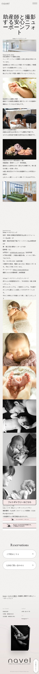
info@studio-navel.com (17, 252)
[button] (19, 636)
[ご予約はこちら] (36, 666)
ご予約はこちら (12, 554)
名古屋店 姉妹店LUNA (9, 616)
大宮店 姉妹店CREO (8, 614)
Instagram (24, 618)
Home (4, 596)
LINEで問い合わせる (15, 565)
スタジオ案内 (12, 596)
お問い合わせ (24, 611)
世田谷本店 (5, 611)
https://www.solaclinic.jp (20, 270)
